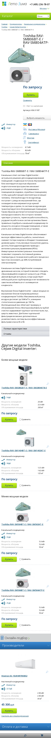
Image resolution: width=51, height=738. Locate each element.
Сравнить (27, 100)
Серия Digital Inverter (18, 27)
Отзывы (7, 333)
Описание (8, 163)
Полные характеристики (15, 328)
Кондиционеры (16, 24)
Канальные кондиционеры (34, 24)
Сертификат (33, 142)
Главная (4, 24)
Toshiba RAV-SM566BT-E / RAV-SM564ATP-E (22, 590)
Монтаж (30, 138)
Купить (31, 95)
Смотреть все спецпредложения (15, 716)
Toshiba (4, 27)
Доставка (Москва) (36, 129)
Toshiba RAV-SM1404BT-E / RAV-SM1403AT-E (23, 450)
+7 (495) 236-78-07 (40, 4)
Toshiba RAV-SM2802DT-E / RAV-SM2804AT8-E (24, 387)
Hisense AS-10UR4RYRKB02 (14, 676)
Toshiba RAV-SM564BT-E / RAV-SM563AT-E (22, 524)
